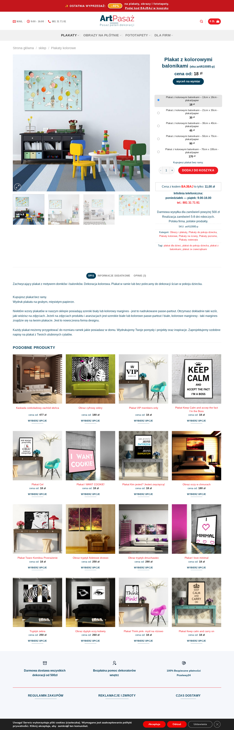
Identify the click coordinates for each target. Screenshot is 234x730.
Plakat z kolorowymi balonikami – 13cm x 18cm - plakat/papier (192, 99)
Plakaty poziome (208, 236)
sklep (42, 48)
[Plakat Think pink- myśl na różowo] (143, 602)
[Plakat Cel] (37, 455)
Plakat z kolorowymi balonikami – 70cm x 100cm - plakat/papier (192, 151)
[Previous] (20, 123)
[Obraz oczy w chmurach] (196, 455)
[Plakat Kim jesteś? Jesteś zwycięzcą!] (143, 455)
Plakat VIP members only (143, 407)
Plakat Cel (37, 484)
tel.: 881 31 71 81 (188, 202)
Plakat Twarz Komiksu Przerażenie (38, 557)
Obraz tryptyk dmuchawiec (143, 557)
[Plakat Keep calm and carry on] (196, 602)
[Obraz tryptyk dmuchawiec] (143, 529)
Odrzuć (177, 724)
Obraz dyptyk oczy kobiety (90, 631)
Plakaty (69, 35)
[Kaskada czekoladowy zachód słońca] (37, 379)
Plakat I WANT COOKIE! (91, 484)
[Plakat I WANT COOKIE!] (90, 455)
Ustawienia (200, 724)
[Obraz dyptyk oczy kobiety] (90, 602)
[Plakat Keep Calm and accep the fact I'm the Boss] (196, 379)
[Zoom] (17, 186)
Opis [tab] (91, 275)
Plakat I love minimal (196, 557)
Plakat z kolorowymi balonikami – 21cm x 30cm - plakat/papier (192, 112)
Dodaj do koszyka (198, 170)
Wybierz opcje (37, 421)
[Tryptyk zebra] (37, 602)
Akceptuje (154, 724)
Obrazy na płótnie (101, 35)
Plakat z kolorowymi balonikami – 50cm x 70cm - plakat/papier (192, 138)
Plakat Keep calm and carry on (196, 631)
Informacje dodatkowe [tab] (114, 275)
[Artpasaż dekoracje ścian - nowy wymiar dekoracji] (117, 21)
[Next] (142, 123)
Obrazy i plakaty (178, 232)
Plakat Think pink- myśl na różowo (143, 631)
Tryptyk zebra (37, 631)
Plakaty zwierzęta (188, 239)
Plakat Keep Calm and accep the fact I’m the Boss (196, 409)
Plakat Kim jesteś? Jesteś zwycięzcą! (143, 484)
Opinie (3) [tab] (140, 275)
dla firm (162, 35)
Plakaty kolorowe (63, 48)
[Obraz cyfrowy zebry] (90, 379)
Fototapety (136, 35)
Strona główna (23, 48)
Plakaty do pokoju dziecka (203, 232)
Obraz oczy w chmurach (197, 484)
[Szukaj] (201, 21)
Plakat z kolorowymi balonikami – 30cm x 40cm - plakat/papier (192, 125)
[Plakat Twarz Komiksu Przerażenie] (37, 529)
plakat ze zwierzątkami (195, 249)
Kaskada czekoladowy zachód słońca (37, 407)
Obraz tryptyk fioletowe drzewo (90, 557)
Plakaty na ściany (188, 236)
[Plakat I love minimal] (196, 529)
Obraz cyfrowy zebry (90, 407)
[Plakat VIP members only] (143, 379)
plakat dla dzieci (172, 245)
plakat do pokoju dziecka (195, 245)
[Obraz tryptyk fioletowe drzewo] (90, 529)
